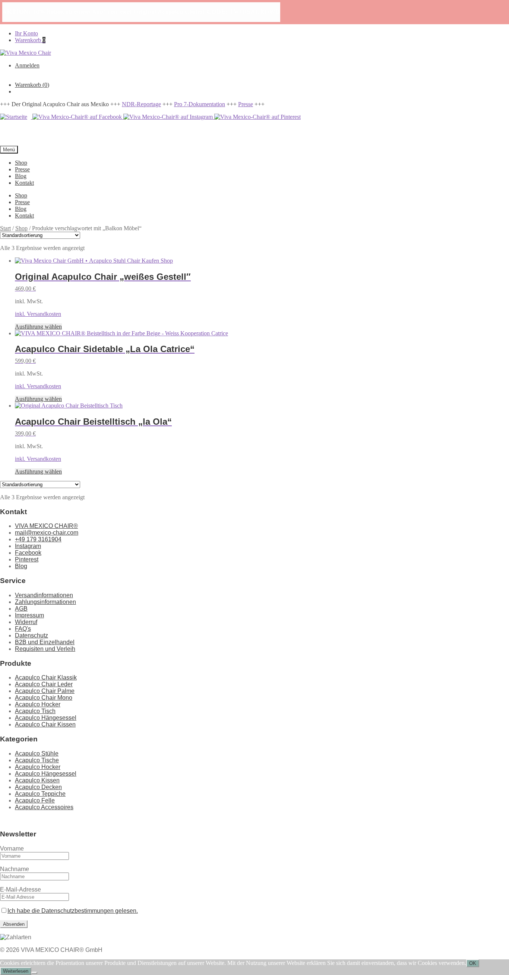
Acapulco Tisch (35, 711)
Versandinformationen (44, 595)
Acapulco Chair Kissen (45, 724)
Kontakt (24, 183)
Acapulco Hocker (37, 704)
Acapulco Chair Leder (44, 684)
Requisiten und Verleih (45, 649)
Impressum (29, 615)
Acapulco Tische (37, 760)
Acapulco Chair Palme (45, 691)
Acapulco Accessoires (44, 807)
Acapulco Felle (35, 800)
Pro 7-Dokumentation (199, 104)
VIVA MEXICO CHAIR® (46, 526)
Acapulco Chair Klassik (46, 677)
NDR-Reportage (141, 104)
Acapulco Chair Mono (43, 697)
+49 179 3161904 (38, 539)
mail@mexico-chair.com (46, 532)
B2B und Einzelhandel (45, 642)
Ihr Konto (26, 33)
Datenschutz (31, 635)
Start (5, 228)
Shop (21, 162)
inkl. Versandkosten (38, 314)
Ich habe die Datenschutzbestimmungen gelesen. (72, 911)
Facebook (28, 553)
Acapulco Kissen (37, 780)
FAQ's (23, 629)
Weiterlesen (15, 971)
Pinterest (26, 559)
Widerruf (26, 622)
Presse (245, 104)
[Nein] (34, 973)
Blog (20, 176)
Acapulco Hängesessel (45, 718)
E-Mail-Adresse (20, 889)
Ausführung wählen (38, 326)
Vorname (12, 848)
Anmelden (27, 65)
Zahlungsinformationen (45, 602)
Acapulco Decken (38, 787)
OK (472, 963)
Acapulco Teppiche (40, 794)
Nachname (14, 869)
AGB (21, 608)
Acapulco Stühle (37, 753)
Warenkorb (30, 40)
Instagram (28, 546)
